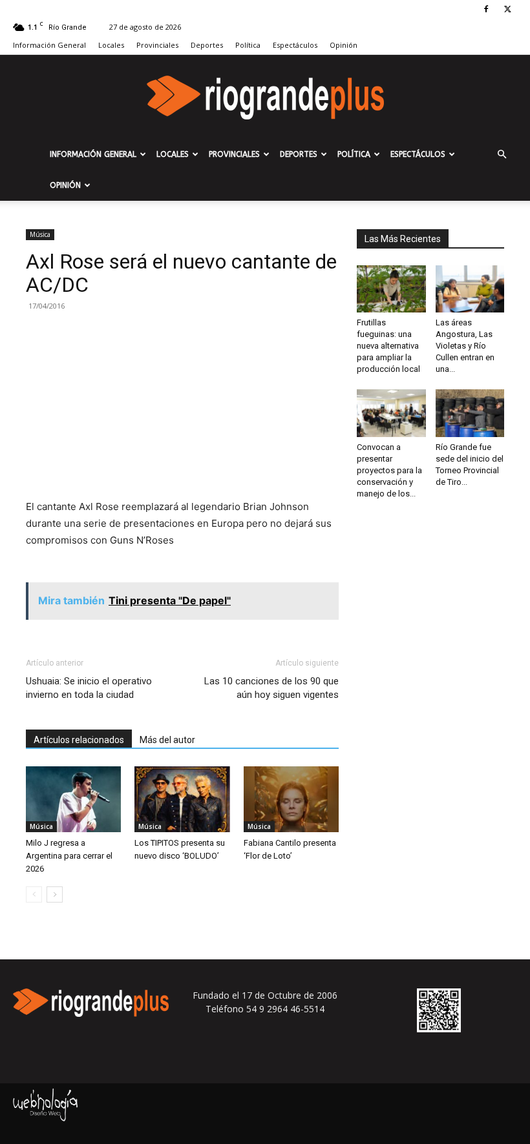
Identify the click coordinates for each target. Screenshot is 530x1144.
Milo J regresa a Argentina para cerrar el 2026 (69, 855)
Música (40, 234)
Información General (49, 45)
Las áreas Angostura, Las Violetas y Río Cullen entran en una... (465, 346)
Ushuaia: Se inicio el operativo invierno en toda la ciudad (89, 687)
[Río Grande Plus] (265, 97)
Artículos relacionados (79, 740)
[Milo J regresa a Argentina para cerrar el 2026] (73, 799)
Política (247, 45)
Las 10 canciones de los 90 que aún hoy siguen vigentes (271, 687)
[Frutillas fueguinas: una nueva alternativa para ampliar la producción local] (391, 288)
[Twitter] (507, 9)
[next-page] (55, 894)
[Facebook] (486, 9)
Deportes (207, 45)
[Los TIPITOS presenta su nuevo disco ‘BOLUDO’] (181, 799)
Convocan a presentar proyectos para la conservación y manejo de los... (389, 470)
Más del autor (167, 740)
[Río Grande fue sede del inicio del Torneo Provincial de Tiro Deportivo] (470, 412)
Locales (111, 45)
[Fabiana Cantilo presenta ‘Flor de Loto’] (291, 799)
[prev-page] (34, 894)
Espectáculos (295, 45)
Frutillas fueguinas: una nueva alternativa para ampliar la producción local (388, 346)
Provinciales (157, 45)
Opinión (343, 45)
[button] (501, 154)
